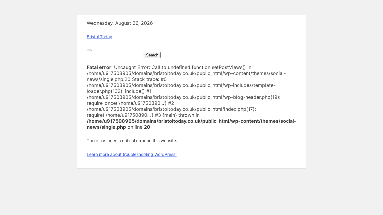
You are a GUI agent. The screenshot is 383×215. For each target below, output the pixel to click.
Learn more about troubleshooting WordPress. (132, 154)
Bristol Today (99, 36)
